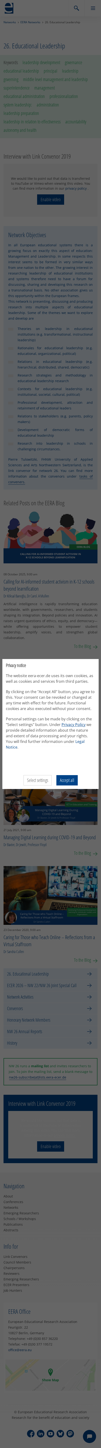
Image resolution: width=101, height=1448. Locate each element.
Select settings (37, 780)
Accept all (67, 780)
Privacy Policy (73, 724)
